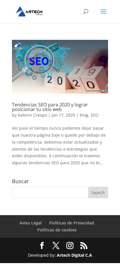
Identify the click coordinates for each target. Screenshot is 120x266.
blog (84, 115)
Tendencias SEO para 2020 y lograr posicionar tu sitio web (50, 107)
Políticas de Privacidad (71, 223)
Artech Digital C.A (74, 255)
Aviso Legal (31, 223)
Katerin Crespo (32, 115)
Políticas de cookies (57, 230)
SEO (94, 115)
